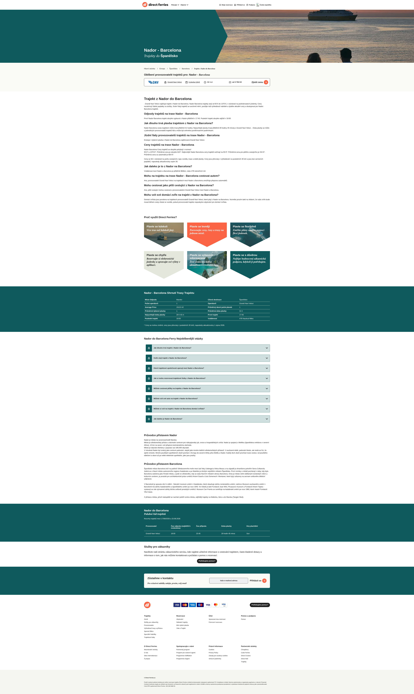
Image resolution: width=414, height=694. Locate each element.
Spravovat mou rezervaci (217, 619)
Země (146, 619)
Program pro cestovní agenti (185, 652)
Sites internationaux (150, 655)
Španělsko (173, 69)
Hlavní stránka (149, 69)
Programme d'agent (183, 658)
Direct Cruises (246, 655)
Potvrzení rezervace (215, 622)
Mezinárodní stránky (151, 649)
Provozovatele (149, 625)
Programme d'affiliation (184, 655)
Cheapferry (245, 649)
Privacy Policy (213, 652)
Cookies (211, 649)
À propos (147, 658)
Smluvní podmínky (215, 658)
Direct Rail (244, 658)
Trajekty (243, 662)
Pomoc (243, 619)
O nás (146, 652)
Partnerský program (183, 649)
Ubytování (179, 619)
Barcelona (186, 69)
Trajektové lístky (149, 637)
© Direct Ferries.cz (149, 677)
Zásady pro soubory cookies (218, 655)
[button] (208, 348)
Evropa (162, 69)
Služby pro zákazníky (151, 622)
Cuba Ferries (245, 652)
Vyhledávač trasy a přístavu (153, 628)
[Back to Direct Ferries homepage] (155, 5)
